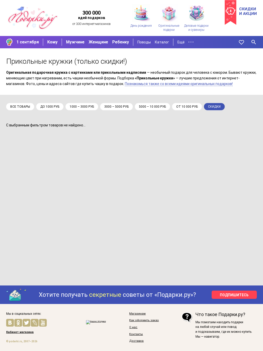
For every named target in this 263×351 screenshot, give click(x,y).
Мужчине (75, 42)
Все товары (20, 106)
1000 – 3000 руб (82, 106)
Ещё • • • (185, 42)
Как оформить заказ (144, 320)
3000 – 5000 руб (116, 106)
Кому (52, 42)
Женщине (98, 42)
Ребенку (120, 42)
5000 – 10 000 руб (152, 106)
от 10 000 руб (187, 106)
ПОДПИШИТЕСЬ (234, 295)
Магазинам (137, 313)
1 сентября (27, 42)
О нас (133, 327)
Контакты (136, 334)
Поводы (144, 42)
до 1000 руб (49, 106)
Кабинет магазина (20, 332)
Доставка (136, 341)
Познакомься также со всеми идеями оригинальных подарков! (179, 84)
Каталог (162, 42)
